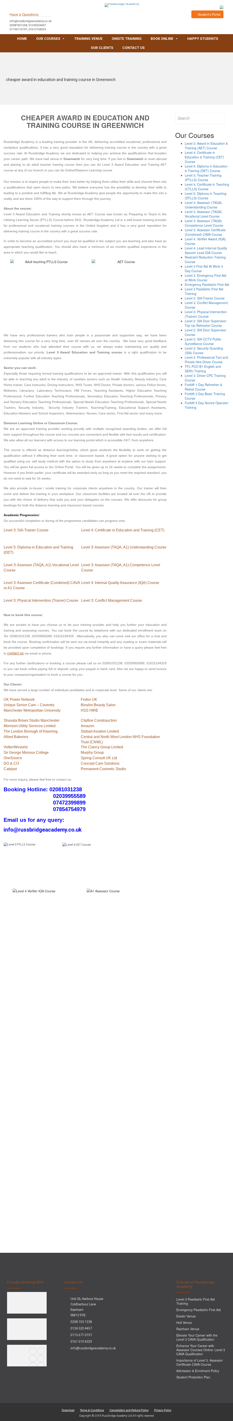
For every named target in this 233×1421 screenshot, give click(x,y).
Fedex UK (89, 699)
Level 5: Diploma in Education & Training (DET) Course (206, 168)
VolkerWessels (16, 747)
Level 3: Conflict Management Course (111, 600)
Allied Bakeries (16, 737)
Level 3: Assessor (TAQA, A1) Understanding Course (123, 547)
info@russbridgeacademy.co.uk (93, 1348)
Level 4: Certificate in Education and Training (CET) (122, 530)
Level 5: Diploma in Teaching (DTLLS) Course (205, 195)
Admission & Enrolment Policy (197, 1370)
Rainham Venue (187, 1329)
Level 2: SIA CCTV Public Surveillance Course (203, 341)
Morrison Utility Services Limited (30, 726)
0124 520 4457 (81, 1328)
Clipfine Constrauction (99, 720)
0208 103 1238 (81, 1322)
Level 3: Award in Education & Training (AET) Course (206, 145)
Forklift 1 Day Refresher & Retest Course (203, 386)
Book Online (162, 39)
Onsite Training (127, 39)
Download (68, 1410)
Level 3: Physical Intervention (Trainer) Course (41, 600)
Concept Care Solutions (100, 763)
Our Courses (48, 39)
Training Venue (88, 39)
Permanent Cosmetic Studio (103, 769)
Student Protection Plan (193, 1377)
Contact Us (133, 48)
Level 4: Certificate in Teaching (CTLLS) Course (207, 186)
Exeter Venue (186, 1316)
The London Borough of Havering (31, 731)
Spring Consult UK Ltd (99, 758)
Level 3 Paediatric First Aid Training (195, 1301)
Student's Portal (208, 14)
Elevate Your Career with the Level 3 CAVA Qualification (197, 1337)
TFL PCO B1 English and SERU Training (203, 368)
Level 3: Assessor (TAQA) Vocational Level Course (203, 213)
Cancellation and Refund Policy (129, 1410)
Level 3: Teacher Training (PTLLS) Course (203, 177)
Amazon (87, 726)
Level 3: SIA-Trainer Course (26, 530)
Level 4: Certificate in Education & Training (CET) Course (204, 157)
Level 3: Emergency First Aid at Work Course (205, 277)
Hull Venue (184, 1322)
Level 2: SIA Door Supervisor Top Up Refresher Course (205, 323)
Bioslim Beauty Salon (98, 705)
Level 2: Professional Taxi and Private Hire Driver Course (206, 359)
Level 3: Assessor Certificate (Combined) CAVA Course (205, 232)
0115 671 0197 (81, 1335)
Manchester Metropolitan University (32, 710)
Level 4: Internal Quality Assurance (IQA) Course (120, 583)
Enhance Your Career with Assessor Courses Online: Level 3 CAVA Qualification (200, 1349)
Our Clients (102, 48)
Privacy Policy (162, 1410)
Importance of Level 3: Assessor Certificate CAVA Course (199, 1362)
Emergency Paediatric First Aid (207, 284)
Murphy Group (92, 752)
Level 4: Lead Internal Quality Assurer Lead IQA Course (206, 250)
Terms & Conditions (92, 1410)
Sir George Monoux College (26, 752)
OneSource (13, 758)
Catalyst (10, 769)
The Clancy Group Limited (102, 747)
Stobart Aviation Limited (100, 731)
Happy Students (202, 39)
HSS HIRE (89, 710)
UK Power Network (19, 699)
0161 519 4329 (81, 1341)
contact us (15, 653)
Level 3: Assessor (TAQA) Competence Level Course (204, 223)
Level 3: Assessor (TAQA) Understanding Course (203, 204)
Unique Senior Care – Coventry (29, 705)
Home (22, 39)
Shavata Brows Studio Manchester (31, 720)
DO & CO (11, 763)
